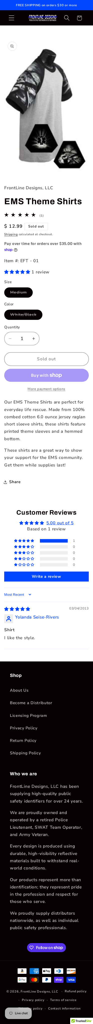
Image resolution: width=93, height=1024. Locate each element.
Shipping (11, 234)
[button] (11, 18)
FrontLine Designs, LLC (40, 991)
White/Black (26, 316)
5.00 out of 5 (60, 523)
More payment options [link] (46, 389)
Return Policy (23, 740)
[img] (17, 609)
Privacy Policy (23, 728)
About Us (19, 690)
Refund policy (76, 991)
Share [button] (15, 482)
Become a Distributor (31, 703)
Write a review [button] (46, 576)
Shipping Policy (25, 753)
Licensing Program (28, 715)
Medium (21, 293)
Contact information (64, 1008)
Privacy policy (33, 1000)
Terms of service (63, 1000)
